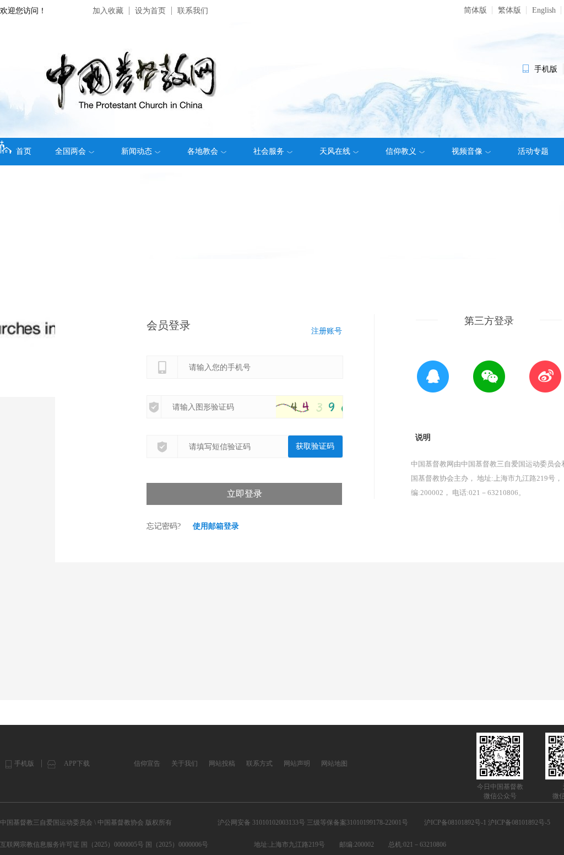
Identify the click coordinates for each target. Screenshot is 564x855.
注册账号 (326, 331)
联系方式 (259, 763)
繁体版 (509, 10)
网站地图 (334, 763)
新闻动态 (136, 151)
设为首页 (150, 11)
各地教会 (202, 151)
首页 (23, 151)
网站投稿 (222, 763)
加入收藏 (108, 11)
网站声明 (297, 763)
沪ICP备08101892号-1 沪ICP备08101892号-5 (487, 822)
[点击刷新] (320, 407)
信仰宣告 (147, 763)
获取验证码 (315, 446)
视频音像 (467, 151)
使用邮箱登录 (216, 526)
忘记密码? (164, 526)
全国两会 (70, 151)
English (544, 10)
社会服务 (268, 151)
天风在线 (334, 151)
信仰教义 (401, 151)
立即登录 (244, 493)
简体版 (475, 10)
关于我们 (184, 763)
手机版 (24, 763)
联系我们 (192, 11)
